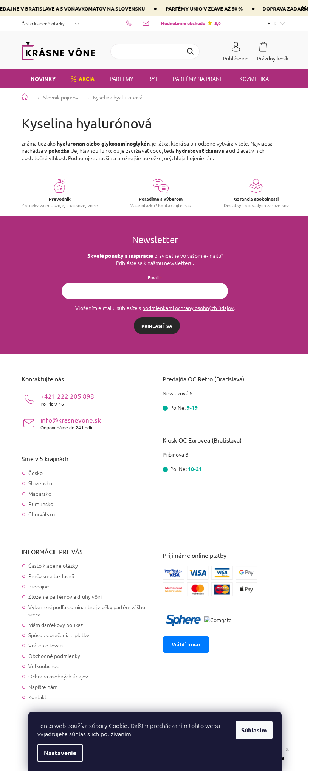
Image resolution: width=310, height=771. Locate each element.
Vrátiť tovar (186, 644)
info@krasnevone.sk (70, 423)
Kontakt (37, 697)
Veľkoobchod (43, 666)
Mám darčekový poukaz (55, 625)
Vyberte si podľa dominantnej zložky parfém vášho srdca (86, 610)
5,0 (191, 23)
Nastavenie (60, 753)
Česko (35, 473)
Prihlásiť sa (156, 326)
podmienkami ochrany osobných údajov (188, 307)
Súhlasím (254, 730)
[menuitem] (38, 78)
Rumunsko (40, 504)
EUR (273, 23)
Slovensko (40, 483)
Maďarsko (39, 493)
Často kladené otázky (43, 23)
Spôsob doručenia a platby (58, 635)
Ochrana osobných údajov (58, 676)
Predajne (38, 586)
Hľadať (190, 51)
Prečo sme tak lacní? (51, 576)
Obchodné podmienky (54, 656)
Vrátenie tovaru (46, 645)
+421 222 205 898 (67, 399)
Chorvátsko (41, 514)
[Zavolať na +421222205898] (134, 23)
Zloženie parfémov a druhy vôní (65, 596)
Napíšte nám (42, 686)
